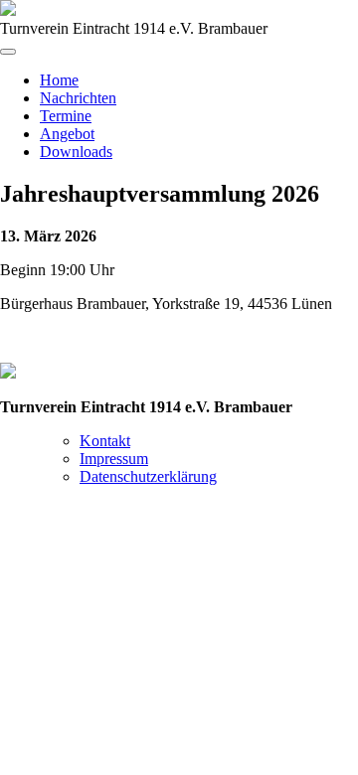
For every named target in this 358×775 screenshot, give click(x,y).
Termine (65, 115)
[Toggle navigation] (8, 52)
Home (59, 80)
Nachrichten (78, 97)
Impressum (114, 458)
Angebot (67, 133)
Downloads (76, 151)
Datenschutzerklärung (148, 476)
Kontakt (105, 440)
